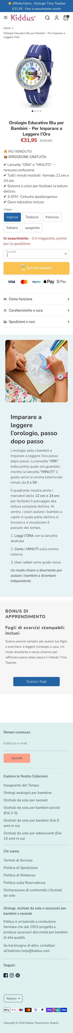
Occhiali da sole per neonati (26, 800)
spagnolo (32, 227)
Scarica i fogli (36, 681)
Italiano (12, 227)
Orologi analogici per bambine (28, 792)
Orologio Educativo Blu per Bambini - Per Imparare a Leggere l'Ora (34, 35)
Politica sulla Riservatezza (24, 882)
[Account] (56, 16)
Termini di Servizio (18, 860)
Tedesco (31, 217)
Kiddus (29, 1023)
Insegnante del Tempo (21, 785)
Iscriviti (17, 758)
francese (52, 217)
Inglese (12, 217)
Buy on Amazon (39, 268)
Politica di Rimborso (19, 875)
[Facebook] (6, 975)
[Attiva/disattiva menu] (5, 18)
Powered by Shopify (47, 1023)
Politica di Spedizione (21, 867)
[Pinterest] (18, 975)
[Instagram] (12, 975)
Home (7, 28)
